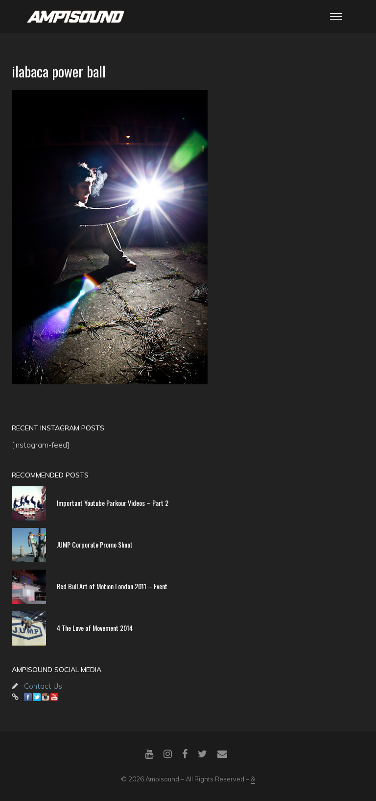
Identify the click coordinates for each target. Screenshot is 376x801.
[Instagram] (167, 754)
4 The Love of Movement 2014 (95, 628)
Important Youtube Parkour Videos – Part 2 (112, 503)
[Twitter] (202, 754)
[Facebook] (185, 754)
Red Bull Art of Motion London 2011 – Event (112, 586)
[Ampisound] (75, 16)
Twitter (37, 697)
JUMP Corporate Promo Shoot (95, 544)
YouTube (54, 697)
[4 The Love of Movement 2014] (29, 628)
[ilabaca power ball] (188, 237)
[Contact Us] (222, 754)
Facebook (28, 697)
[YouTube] (149, 754)
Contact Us (43, 686)
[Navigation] (336, 16)
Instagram (45, 697)
